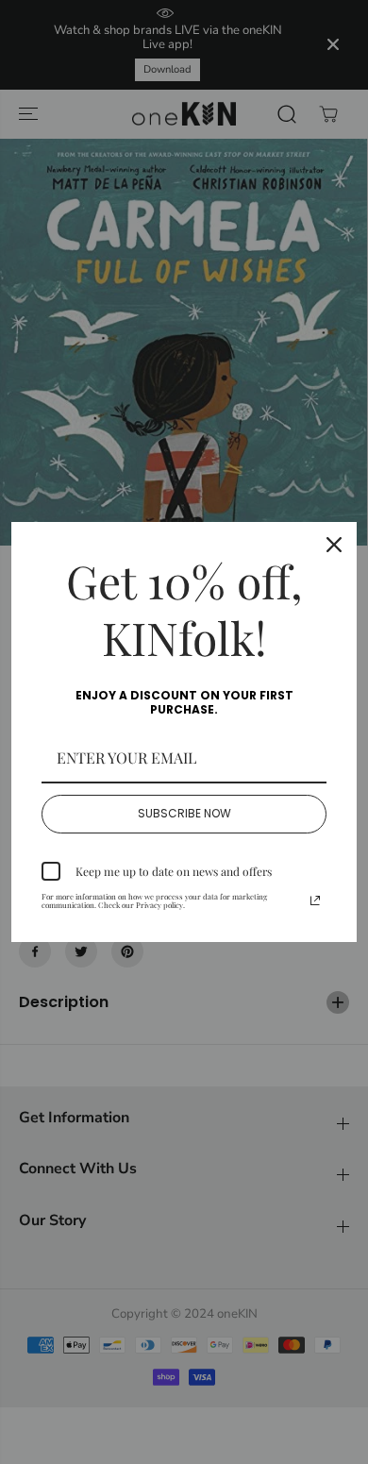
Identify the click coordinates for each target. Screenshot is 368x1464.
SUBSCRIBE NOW (184, 813)
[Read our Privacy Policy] (315, 900)
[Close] (334, 544)
